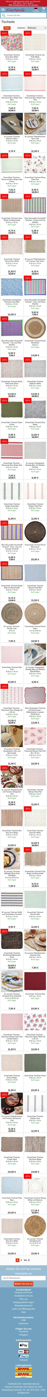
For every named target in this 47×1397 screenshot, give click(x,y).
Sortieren (21, 28)
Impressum (23, 1323)
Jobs (23, 1312)
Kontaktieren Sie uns (23, 1296)
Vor (25, 1260)
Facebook (23, 1331)
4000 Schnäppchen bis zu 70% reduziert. (23, 5)
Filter (7, 28)
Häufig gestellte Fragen (23, 1302)
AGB (23, 1320)
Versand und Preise (23, 1292)
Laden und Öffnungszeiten (23, 1309)
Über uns (23, 1299)
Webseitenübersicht (23, 1306)
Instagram (23, 1335)
